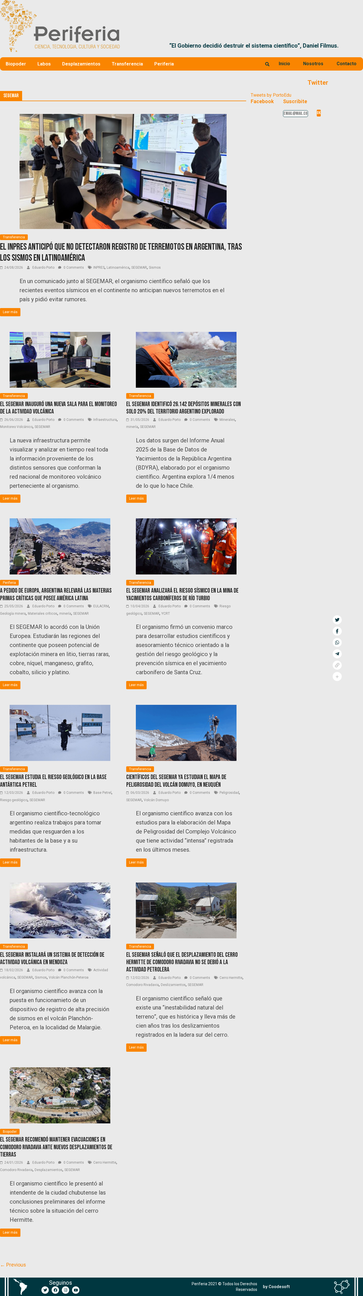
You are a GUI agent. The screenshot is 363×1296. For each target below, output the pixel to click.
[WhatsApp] (337, 642)
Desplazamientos (81, 64)
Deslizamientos (173, 985)
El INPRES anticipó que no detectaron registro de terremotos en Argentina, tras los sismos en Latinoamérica (121, 252)
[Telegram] (337, 653)
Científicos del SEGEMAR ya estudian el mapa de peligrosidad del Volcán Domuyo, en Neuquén (176, 780)
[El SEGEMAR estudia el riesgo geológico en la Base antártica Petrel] (60, 708)
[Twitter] (45, 1290)
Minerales (227, 420)
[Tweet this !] (337, 619)
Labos (44, 64)
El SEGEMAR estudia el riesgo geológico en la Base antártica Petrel (53, 780)
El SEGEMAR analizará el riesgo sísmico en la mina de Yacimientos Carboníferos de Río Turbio (182, 594)
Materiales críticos (42, 614)
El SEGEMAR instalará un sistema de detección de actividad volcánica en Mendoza (52, 958)
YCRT (165, 614)
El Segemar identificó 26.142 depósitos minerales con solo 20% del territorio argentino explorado (183, 407)
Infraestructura (105, 420)
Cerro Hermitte (231, 978)
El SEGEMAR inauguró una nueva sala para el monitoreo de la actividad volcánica (58, 407)
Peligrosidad (229, 793)
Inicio (284, 63)
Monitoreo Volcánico (16, 427)
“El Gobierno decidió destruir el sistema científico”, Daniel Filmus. (210, 45)
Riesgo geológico (14, 800)
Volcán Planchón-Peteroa (68, 977)
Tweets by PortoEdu (271, 95)
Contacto (346, 63)
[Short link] (337, 665)
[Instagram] (65, 1290)
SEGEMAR (139, 268)
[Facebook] (55, 1290)
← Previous (13, 1265)
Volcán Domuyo (156, 800)
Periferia (164, 64)
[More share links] (337, 676)
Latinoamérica (118, 268)
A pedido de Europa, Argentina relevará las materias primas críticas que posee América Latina (56, 594)
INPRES (99, 268)
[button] (356, 45)
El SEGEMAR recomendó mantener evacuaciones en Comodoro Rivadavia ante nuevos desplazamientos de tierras (56, 1147)
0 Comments (73, 268)
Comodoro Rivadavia (142, 985)
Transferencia (127, 64)
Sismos (155, 268)
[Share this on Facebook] (337, 631)
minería (132, 427)
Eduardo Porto (43, 268)
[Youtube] (75, 1290)
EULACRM (101, 606)
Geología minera (13, 614)
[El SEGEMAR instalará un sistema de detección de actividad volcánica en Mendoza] (60, 886)
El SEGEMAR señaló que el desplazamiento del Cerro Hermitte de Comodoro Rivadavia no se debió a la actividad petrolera (182, 962)
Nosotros (313, 63)
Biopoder (16, 64)
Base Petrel (102, 793)
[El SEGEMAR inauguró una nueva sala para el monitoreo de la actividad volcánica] (60, 335)
